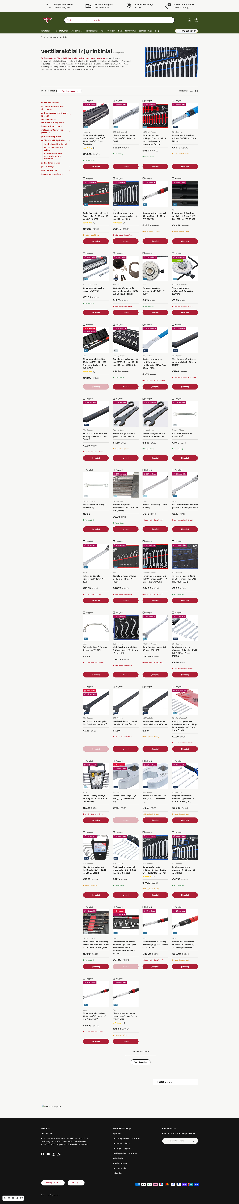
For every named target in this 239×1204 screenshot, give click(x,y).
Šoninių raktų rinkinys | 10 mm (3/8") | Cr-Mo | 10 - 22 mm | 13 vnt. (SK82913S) (125, 362)
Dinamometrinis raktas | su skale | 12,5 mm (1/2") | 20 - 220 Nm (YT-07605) (184, 216)
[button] (196, 20)
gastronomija (145, 30)
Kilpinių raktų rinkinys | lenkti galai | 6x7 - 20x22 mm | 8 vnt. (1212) (94, 870)
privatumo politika (121, 1143)
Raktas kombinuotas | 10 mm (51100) (94, 506)
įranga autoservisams (51, 126)
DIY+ (86, 127)
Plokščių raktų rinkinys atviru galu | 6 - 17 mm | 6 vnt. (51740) (95, 798)
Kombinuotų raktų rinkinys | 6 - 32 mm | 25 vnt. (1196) (183, 870)
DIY (115, 496)
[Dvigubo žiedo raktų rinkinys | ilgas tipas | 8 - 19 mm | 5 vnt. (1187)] (185, 776)
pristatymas (62, 30)
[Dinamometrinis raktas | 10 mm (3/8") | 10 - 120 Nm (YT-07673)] (155, 922)
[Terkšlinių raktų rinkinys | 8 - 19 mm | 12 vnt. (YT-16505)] (126, 556)
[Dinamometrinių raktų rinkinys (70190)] (96, 268)
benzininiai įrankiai (50, 102)
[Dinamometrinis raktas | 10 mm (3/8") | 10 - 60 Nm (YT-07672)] (126, 994)
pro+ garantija (119, 1168)
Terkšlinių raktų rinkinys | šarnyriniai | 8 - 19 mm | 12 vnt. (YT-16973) (95, 216)
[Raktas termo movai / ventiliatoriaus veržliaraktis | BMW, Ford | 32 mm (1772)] (155, 340)
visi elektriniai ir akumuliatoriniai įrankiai (52, 121)
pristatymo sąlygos (122, 1148)
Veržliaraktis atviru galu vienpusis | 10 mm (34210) (155, 723)
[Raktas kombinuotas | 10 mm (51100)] (96, 485)
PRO (86, 204)
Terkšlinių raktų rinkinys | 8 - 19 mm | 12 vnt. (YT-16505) (125, 579)
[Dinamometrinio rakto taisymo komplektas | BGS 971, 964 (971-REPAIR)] (126, 268)
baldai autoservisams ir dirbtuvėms (52, 108)
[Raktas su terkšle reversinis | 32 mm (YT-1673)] (96, 556)
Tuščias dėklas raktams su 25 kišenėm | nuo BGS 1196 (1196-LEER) (184, 579)
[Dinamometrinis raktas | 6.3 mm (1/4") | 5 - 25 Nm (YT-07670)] (155, 194)
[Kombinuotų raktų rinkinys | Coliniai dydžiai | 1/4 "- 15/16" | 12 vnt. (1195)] (155, 847)
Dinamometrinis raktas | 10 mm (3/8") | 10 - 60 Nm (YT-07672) (125, 1016)
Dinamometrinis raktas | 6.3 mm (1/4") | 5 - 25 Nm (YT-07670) (154, 216)
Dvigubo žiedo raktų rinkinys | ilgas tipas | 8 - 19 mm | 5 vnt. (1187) (184, 798)
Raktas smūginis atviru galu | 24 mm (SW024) (154, 435)
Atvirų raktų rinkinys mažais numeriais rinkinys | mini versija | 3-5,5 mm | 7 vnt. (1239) (184, 726)
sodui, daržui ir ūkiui (50, 163)
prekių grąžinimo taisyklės (125, 1153)
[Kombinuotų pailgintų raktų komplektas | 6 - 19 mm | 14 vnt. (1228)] (126, 194)
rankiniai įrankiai (49, 170)
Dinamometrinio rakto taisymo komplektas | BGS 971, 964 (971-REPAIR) (125, 291)
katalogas (45, 30)
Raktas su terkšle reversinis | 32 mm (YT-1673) (94, 579)
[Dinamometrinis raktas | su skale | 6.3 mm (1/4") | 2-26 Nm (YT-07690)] (185, 922)
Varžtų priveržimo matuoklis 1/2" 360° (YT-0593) (154, 291)
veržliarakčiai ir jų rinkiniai (58, 37)
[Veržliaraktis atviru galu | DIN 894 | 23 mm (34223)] (126, 702)
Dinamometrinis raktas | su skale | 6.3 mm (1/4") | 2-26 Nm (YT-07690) (183, 944)
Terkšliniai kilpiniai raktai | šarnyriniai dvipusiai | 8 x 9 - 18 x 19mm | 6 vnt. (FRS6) (96, 944)
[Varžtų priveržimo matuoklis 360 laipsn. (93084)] (185, 268)
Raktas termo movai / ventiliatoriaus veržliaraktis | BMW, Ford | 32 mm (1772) (155, 363)
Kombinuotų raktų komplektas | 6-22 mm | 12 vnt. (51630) (125, 507)
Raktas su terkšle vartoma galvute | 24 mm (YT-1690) (185, 506)
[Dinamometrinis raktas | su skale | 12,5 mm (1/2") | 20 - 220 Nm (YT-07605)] (185, 194)
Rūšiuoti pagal (48, 90)
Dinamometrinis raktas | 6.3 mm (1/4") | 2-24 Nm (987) (124, 138)
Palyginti (89, 101)
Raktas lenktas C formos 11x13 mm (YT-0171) (95, 648)
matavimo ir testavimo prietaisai (52, 131)
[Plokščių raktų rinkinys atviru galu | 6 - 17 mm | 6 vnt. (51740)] (96, 776)
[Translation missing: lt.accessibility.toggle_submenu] (52, 30)
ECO (115, 350)
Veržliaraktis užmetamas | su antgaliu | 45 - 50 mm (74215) (184, 362)
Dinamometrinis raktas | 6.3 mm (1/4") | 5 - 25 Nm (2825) (184, 138)
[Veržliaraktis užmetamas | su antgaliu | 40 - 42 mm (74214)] (96, 414)
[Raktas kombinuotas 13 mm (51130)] (185, 414)
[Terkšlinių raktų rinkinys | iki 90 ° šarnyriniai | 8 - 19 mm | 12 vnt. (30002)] (155, 556)
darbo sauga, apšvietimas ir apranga (54, 114)
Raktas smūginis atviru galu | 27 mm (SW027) (124, 435)
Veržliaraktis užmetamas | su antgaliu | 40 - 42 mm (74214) (95, 436)
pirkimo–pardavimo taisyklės (126, 1138)
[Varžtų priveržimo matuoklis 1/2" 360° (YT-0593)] (155, 268)
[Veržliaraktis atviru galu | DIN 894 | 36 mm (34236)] (96, 702)
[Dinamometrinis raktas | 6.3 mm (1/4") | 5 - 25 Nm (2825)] (185, 116)
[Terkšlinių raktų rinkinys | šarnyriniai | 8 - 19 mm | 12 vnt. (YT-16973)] (96, 194)
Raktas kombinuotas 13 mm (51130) (183, 435)
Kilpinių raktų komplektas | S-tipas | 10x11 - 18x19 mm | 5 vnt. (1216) (125, 650)
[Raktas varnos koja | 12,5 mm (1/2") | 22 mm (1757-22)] (126, 776)
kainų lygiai (118, 1158)
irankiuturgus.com (53, 1195)
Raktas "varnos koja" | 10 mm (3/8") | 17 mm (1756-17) (155, 798)
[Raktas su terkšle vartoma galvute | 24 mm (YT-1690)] (185, 485)
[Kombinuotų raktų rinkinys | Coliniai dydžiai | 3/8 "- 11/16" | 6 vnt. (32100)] (185, 628)
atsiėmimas (77, 30)
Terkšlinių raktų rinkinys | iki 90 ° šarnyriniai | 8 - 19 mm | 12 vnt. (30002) (155, 579)
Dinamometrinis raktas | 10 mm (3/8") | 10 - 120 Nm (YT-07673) (155, 944)
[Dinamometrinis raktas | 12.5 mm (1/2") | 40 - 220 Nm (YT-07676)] (96, 994)
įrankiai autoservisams (52, 174)
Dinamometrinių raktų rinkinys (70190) (93, 289)
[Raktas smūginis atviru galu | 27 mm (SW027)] (126, 414)
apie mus (117, 1133)
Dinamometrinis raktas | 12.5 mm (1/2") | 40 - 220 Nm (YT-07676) (94, 1016)
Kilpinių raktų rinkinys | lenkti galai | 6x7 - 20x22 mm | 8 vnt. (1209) (124, 870)
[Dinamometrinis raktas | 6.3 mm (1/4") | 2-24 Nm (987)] (126, 116)
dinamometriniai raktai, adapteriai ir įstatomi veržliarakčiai (53, 156)
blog (157, 30)
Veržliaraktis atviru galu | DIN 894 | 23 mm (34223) (125, 723)
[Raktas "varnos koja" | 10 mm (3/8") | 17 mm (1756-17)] (155, 776)
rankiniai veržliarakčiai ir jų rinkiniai (54, 148)
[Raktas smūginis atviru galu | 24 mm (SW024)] (155, 414)
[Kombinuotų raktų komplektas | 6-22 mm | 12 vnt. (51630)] (126, 485)
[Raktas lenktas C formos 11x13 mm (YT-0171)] (96, 628)
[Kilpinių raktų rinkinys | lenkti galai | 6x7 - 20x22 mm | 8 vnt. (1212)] (96, 847)
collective (117, 1173)
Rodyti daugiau (140, 1062)
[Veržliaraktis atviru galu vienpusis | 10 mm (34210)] (155, 702)
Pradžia (43, 37)
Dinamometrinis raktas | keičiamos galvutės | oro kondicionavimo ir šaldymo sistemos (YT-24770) (124, 947)
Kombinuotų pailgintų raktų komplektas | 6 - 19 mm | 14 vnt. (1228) (125, 216)
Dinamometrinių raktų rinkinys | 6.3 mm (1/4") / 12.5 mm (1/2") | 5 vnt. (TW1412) (94, 140)
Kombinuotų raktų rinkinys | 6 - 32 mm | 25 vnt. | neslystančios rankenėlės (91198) (154, 140)
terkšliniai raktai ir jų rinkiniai (55, 144)
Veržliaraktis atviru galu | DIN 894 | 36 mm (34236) (95, 723)
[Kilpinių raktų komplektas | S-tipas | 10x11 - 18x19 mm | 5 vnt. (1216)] (126, 628)
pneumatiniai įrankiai (51, 136)
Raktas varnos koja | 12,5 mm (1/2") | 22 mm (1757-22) (125, 798)
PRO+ (175, 127)
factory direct (108, 30)
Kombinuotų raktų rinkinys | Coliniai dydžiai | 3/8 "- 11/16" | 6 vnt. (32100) (184, 651)
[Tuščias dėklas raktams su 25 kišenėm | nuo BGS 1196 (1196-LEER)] (185, 556)
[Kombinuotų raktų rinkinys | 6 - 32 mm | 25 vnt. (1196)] (185, 847)
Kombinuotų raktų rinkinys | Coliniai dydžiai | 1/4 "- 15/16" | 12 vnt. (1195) (155, 870)
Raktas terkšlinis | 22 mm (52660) (155, 506)
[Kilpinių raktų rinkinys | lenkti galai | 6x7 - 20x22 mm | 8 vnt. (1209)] (126, 847)
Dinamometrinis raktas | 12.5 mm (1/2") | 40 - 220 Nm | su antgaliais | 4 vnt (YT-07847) (95, 363)
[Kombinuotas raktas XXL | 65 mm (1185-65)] (155, 628)
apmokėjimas (92, 30)
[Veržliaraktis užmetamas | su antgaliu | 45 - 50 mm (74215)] (185, 340)
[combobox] (119, 20)
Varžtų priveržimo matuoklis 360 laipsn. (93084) (182, 291)
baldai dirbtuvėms (127, 30)
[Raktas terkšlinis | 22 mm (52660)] (155, 485)
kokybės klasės (120, 1163)
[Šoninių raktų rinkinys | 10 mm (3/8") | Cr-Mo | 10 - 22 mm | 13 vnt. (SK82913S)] (126, 340)
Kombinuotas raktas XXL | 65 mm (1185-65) (155, 648)
